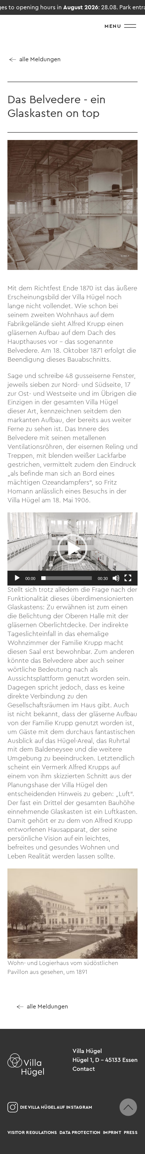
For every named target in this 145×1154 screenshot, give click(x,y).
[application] (72, 549)
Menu (112, 26)
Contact (83, 1069)
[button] (72, 549)
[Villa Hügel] (25, 1065)
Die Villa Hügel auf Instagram (56, 1107)
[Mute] (116, 578)
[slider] (66, 578)
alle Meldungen (40, 59)
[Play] (17, 578)
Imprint (112, 1132)
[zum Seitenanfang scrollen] (128, 1107)
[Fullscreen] (128, 578)
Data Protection (80, 1132)
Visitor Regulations (32, 1132)
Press (131, 1132)
